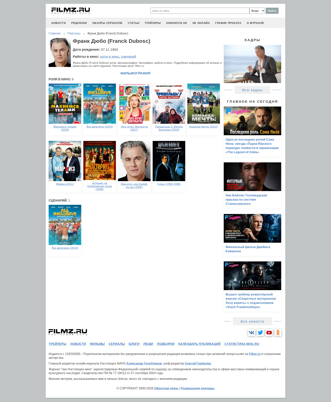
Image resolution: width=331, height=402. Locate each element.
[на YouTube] (269, 332)
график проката (228, 22)
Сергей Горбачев (198, 363)
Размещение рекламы (198, 388)
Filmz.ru (255, 354)
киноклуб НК (176, 22)
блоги (134, 344)
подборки (166, 344)
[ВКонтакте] (251, 332)
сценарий (128, 57)
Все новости (253, 321)
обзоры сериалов (107, 22)
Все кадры (252, 90)
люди (148, 344)
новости (58, 22)
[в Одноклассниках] (277, 332)
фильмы (97, 344)
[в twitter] (260, 332)
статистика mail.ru (241, 344)
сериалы (117, 344)
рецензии (79, 22)
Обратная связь (166, 388)
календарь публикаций (199, 344)
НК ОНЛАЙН (201, 22)
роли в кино (109, 57)
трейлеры (153, 22)
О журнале (255, 22)
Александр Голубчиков (144, 363)
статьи (133, 22)
